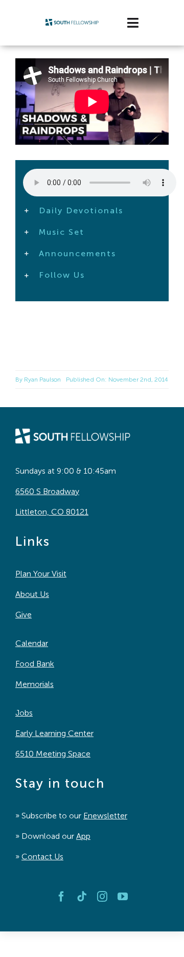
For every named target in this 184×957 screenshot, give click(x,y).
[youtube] (123, 897)
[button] (92, 210)
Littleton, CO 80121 (51, 512)
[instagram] (102, 897)
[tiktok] (82, 897)
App (83, 836)
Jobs (24, 713)
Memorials (34, 684)
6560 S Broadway (47, 491)
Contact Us (42, 856)
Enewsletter (105, 815)
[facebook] (61, 897)
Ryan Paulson (42, 379)
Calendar (31, 643)
